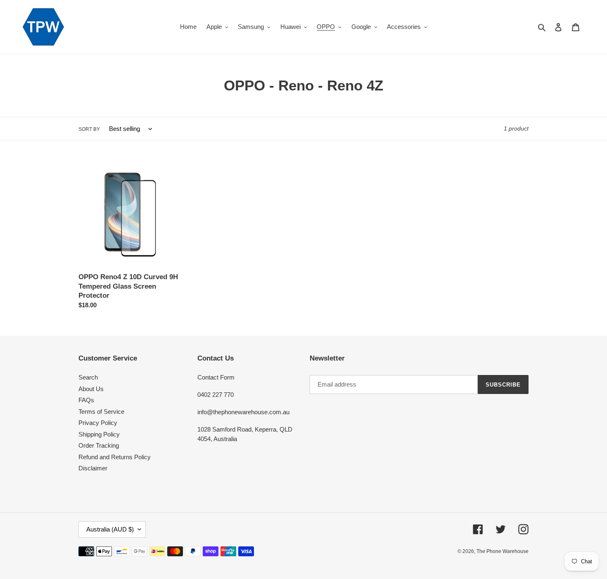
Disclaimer (92, 468)
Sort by (89, 129)
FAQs (86, 399)
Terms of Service (101, 411)
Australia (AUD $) (110, 529)
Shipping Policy (99, 434)
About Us (91, 388)
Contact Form (216, 377)
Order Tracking (98, 445)
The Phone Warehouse (503, 551)
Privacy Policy (97, 422)
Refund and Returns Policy (114, 456)
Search (88, 377)
